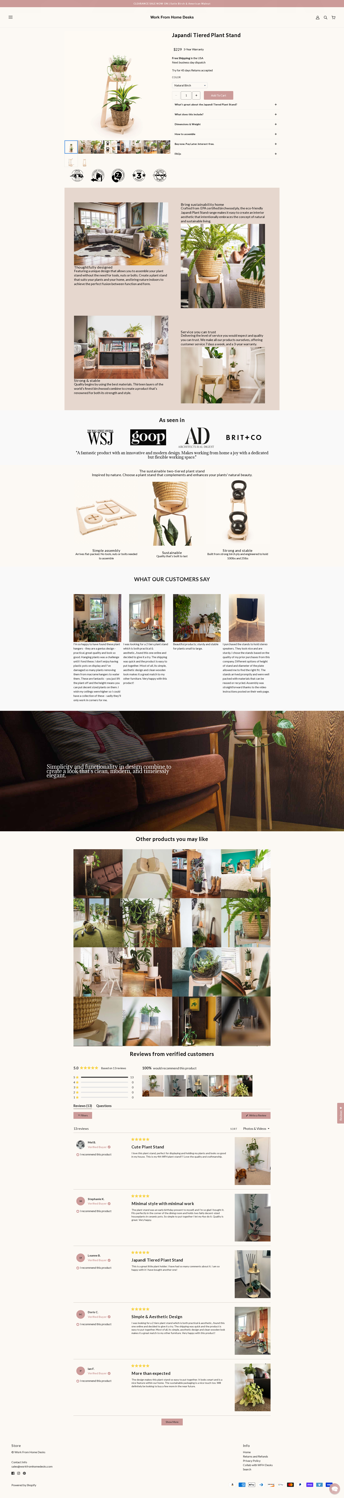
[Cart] (333, 17)
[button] (103, 1077)
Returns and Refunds (255, 1456)
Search (247, 1469)
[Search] (325, 17)
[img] (13, 1472)
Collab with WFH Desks (258, 1465)
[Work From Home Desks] (172, 16)
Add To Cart (218, 95)
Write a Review (260, 1116)
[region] (197, 1086)
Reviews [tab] (82, 1106)
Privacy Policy (252, 1460)
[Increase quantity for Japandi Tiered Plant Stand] (196, 95)
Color (176, 77)
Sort (234, 1128)
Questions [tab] (104, 1106)
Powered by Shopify (23, 1485)
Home (247, 1452)
